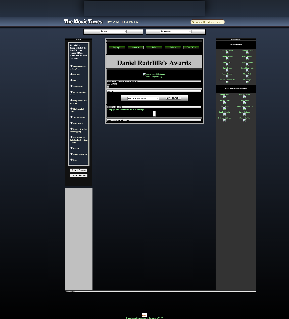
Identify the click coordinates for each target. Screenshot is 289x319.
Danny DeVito (244, 118)
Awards (135, 47)
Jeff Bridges (247, 80)
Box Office (113, 21)
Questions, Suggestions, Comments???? (144, 318)
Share (144, 315)
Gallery (173, 47)
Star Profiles (131, 21)
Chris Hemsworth (247, 68)
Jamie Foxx (227, 62)
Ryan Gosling (247, 56)
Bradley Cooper (227, 50)
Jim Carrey (225, 106)
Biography (117, 47)
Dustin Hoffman (244, 112)
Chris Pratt (247, 74)
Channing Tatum (247, 50)
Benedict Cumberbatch (227, 80)
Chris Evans (227, 68)
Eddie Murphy (224, 112)
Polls (154, 47)
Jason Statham (247, 62)
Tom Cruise (244, 100)
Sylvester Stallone (224, 118)
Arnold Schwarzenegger (244, 106)
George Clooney (224, 100)
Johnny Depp (224, 94)
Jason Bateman (227, 56)
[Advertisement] (160, 299)
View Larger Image (154, 76)
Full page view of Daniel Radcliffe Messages (125, 109)
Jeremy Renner (227, 74)
